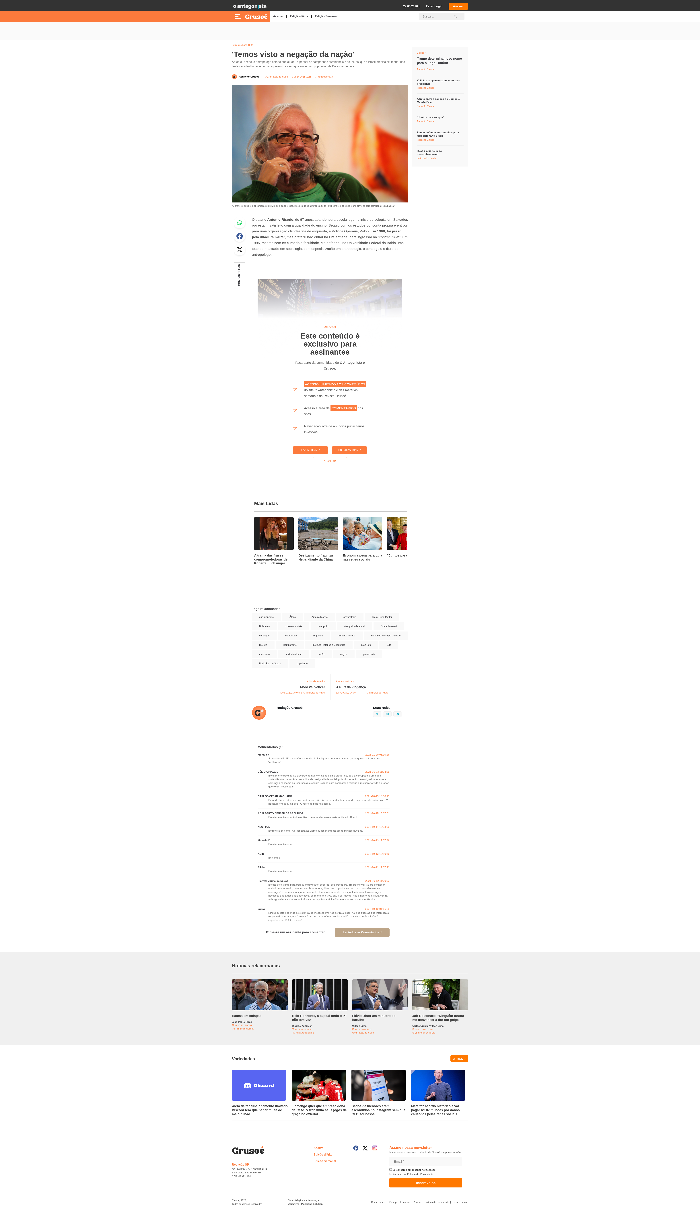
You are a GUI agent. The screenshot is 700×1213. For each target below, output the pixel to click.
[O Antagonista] (250, 6)
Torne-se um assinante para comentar (295, 932)
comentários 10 (325, 77)
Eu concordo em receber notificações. (414, 1169)
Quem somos (378, 1202)
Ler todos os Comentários (361, 932)
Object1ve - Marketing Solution (305, 1204)
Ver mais (458, 1058)
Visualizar (423, 53)
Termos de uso (460, 1202)
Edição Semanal (326, 16)
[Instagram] (375, 1148)
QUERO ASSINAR (348, 450)
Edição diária (299, 16)
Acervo (278, 16)
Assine (417, 1202)
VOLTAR (331, 461)
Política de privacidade (437, 1202)
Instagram (391, 714)
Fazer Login (434, 6)
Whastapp (239, 222)
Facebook (239, 236)
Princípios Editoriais (399, 1202)
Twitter (239, 249)
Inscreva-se (426, 1183)
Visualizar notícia (265, 519)
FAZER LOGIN (309, 450)
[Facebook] (355, 1148)
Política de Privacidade (420, 1174)
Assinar (458, 6)
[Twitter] (365, 1148)
